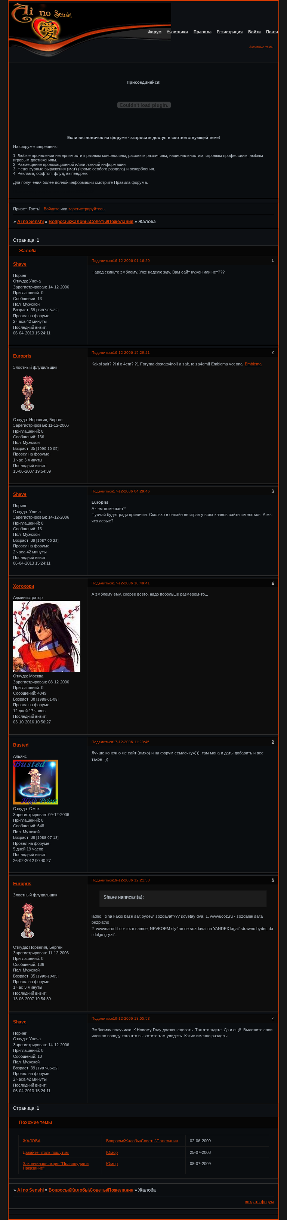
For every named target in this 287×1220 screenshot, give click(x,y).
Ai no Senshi (30, 221)
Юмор (112, 1152)
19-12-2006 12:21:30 (131, 880)
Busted (20, 745)
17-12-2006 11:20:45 (131, 742)
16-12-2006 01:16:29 (131, 261)
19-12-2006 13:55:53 (131, 1018)
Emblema (253, 364)
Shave (20, 264)
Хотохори (23, 586)
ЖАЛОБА (31, 1141)
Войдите (51, 209)
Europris (22, 356)
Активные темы (261, 47)
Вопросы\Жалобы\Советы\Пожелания (91, 221)
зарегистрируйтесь (86, 209)
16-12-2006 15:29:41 (131, 352)
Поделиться (102, 261)
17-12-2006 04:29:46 (131, 491)
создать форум (259, 1201)
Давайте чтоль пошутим (46, 1152)
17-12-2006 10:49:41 (131, 583)
